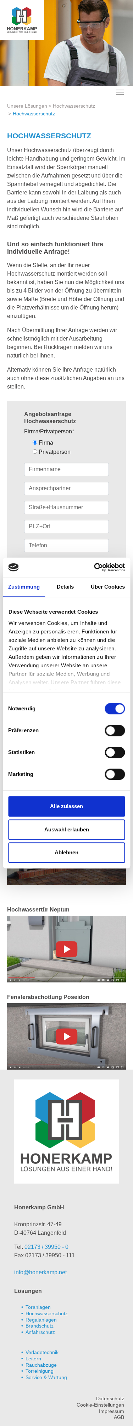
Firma (45, 443)
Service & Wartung (46, 1377)
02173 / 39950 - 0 (46, 1247)
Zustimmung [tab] (24, 587)
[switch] (115, 730)
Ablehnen (66, 852)
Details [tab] (65, 587)
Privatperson (54, 452)
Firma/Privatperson (49, 431)
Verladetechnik (42, 1352)
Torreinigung (40, 1371)
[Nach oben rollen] (117, 1410)
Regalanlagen (41, 1320)
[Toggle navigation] (120, 92)
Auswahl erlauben (66, 829)
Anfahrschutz (40, 1332)
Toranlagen (38, 1307)
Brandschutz (40, 1326)
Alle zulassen (66, 806)
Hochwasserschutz (47, 1313)
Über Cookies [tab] (108, 587)
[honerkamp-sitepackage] (22, 19)
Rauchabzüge (41, 1365)
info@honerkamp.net (40, 1272)
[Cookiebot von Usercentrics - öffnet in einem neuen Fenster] (95, 567)
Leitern (33, 1358)
